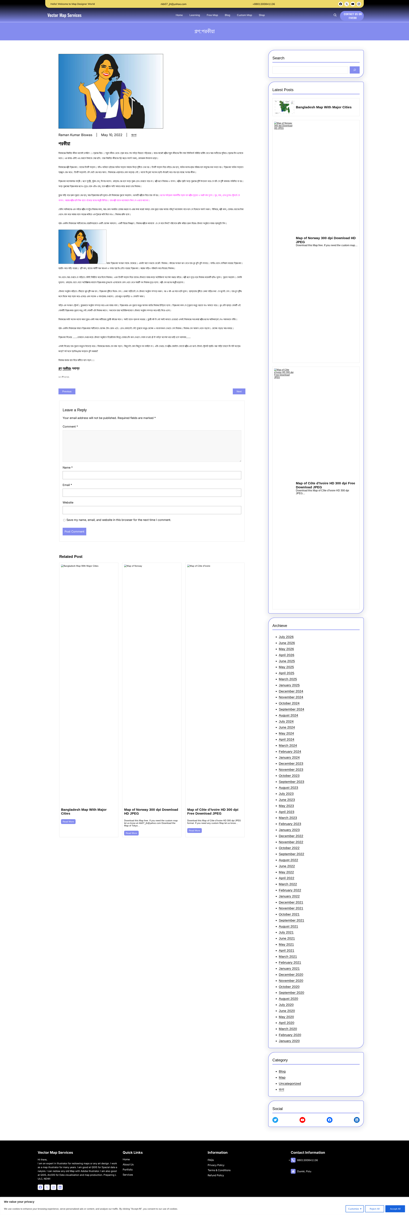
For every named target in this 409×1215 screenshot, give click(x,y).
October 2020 (289, 986)
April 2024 (286, 739)
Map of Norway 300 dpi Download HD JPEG (151, 811)
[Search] (355, 70)
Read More (68, 821)
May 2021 (286, 944)
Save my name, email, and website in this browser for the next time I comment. (118, 520)
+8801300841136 (263, 4)
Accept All (395, 1208)
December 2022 (291, 836)
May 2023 (286, 806)
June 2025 (287, 661)
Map (282, 1077)
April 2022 (286, 878)
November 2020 (291, 980)
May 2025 (286, 667)
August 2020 (288, 998)
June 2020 (287, 1011)
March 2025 (288, 679)
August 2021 (288, 926)
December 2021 (291, 902)
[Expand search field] (335, 15)
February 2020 (290, 1035)
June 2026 (287, 643)
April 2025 (286, 673)
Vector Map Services (64, 15)
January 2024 (289, 757)
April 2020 (286, 1023)
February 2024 (290, 751)
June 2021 (287, 938)
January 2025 (289, 685)
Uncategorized (290, 1083)
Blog (282, 1071)
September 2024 (291, 709)
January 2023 (289, 830)
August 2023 (288, 787)
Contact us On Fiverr (353, 16)
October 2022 (289, 848)
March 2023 (288, 818)
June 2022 (287, 866)
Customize (353, 1208)
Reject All (374, 1208)
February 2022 (290, 890)
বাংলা (133, 135)
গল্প (60, 368)
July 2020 (286, 1004)
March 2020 (288, 1029)
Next (239, 391)
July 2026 (286, 637)
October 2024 (289, 703)
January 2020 (289, 1041)
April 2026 (286, 655)
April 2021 (286, 950)
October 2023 (289, 775)
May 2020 (286, 1017)
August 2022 (288, 860)
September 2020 (291, 992)
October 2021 (289, 914)
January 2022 (289, 896)
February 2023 (290, 824)
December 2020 (291, 974)
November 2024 (291, 697)
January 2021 (289, 968)
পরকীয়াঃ (67, 368)
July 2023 (286, 793)
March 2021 (288, 956)
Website (68, 502)
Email (67, 485)
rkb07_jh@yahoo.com (173, 4)
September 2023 (291, 781)
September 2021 (291, 920)
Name (68, 467)
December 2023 (291, 763)
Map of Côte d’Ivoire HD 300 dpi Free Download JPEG (212, 811)
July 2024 (286, 721)
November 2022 (291, 842)
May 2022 (286, 872)
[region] (204, 1206)
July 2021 (286, 932)
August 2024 (288, 715)
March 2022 (288, 884)
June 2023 (287, 799)
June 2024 (287, 727)
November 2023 (291, 769)
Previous (67, 391)
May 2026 (286, 649)
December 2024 (291, 691)
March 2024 (288, 745)
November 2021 (291, 908)
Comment (70, 426)
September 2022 (291, 854)
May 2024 (286, 733)
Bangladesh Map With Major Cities (84, 811)
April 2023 (286, 812)
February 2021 (290, 962)
